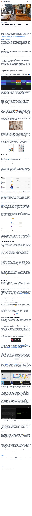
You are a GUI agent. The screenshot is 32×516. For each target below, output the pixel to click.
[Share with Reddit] (19, 459)
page (24, 93)
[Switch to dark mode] (29, 1)
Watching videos (5, 154)
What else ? (3, 431)
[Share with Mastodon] (13, 459)
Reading (3, 49)
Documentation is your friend (7, 54)
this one (15, 364)
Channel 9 (2, 205)
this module (6, 364)
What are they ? (4, 280)
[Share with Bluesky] (11, 459)
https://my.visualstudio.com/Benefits (23, 345)
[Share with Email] (21, 459)
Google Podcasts (17, 265)
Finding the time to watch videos (7, 241)
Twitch (12, 237)
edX (3, 304)
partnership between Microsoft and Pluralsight (14, 347)
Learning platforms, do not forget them (10, 278)
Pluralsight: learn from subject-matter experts (10, 317)
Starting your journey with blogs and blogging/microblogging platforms (13, 36)
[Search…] (27, 1)
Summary (3, 442)
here (13, 346)
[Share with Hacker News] (17, 459)
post (28, 403)
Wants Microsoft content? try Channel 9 (9, 202)
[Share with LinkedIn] (15, 459)
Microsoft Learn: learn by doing (7, 350)
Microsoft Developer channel (17, 192)
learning (2, 455)
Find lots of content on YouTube (7, 161)
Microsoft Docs (18, 65)
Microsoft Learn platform (24, 293)
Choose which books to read (6, 96)
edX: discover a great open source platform (9, 302)
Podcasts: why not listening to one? (9, 257)
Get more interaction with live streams (8, 228)
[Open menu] (30, 1)
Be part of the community (6, 39)
